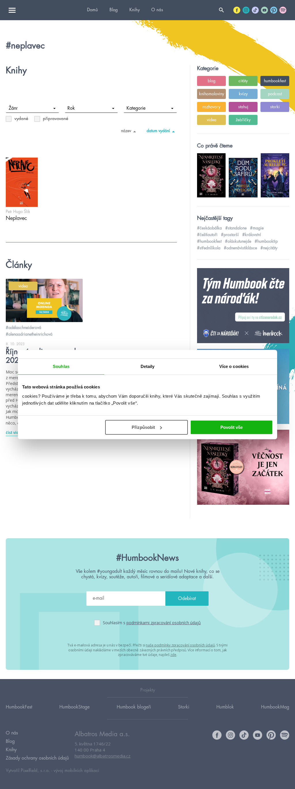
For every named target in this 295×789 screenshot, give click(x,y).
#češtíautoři (207, 235)
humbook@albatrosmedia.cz (103, 756)
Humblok (225, 707)
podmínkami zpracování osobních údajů (163, 622)
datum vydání (158, 131)
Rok (71, 108)
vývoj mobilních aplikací (76, 771)
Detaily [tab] (148, 366)
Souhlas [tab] (61, 366)
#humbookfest (209, 241)
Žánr (13, 108)
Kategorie (135, 108)
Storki (183, 707)
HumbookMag (275, 707)
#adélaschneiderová (23, 328)
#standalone (236, 228)
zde (173, 654)
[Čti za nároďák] (243, 306)
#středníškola (208, 248)
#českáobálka (209, 228)
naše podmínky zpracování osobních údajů (180, 645)
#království (251, 235)
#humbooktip (266, 241)
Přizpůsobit (143, 427)
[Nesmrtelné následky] (243, 467)
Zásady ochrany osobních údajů (37, 758)
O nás (157, 10)
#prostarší (230, 235)
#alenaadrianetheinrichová (29, 334)
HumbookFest (19, 707)
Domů (92, 10)
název (126, 131)
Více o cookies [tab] (234, 366)
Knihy (134, 10)
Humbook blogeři (134, 707)
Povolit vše (231, 427)
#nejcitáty (268, 248)
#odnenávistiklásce (240, 248)
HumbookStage (74, 707)
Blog (113, 10)
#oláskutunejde (238, 241)
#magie (257, 228)
